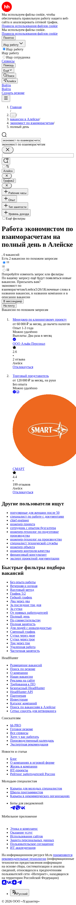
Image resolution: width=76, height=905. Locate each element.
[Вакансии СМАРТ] (42, 430)
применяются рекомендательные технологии (37, 857)
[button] (6, 85)
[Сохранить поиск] (6, 161)
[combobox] (21, 140)
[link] (9, 75)
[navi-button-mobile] (6, 98)
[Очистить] (8, 149)
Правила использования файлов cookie (30, 33)
